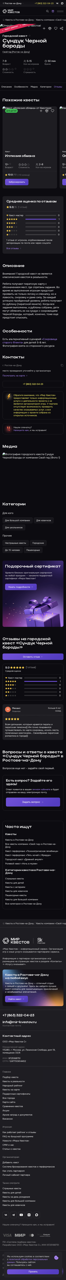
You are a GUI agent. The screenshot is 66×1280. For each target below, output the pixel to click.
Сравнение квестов (13, 1106)
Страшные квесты (12, 1188)
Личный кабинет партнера (16, 1174)
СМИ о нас (8, 1144)
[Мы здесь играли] (44, 28)
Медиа (34, 86)
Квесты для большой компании (19, 1200)
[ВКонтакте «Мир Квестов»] (6, 1215)
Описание (6, 86)
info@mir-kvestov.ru (19, 1022)
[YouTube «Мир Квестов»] (21, 1215)
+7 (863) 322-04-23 (18, 1015)
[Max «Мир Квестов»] (37, 1215)
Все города (9, 1098)
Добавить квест (11, 1162)
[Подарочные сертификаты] (52, 11)
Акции (6, 1110)
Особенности (21, 86)
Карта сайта (9, 1102)
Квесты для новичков (14, 1205)
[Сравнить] (50, 28)
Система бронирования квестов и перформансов (29, 1166)
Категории (45, 86)
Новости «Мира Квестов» (16, 1140)
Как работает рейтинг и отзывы (19, 1132)
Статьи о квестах (12, 1149)
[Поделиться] (61, 28)
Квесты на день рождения (16, 1196)
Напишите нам (21, 430)
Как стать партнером (14, 1170)
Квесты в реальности (14, 1081)
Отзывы (58, 86)
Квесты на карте (11, 1089)
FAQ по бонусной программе (18, 1136)
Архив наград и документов (17, 1114)
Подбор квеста (10, 1077)
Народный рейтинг (13, 1085)
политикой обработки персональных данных (27, 1261)
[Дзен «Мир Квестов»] (29, 1215)
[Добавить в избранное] (56, 28)
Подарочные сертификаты (16, 1093)
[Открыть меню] (60, 11)
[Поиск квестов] (47, 11)
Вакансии (8, 1118)
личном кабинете (41, 789)
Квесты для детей (12, 1192)
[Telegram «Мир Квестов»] (13, 1215)
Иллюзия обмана (20, 156)
